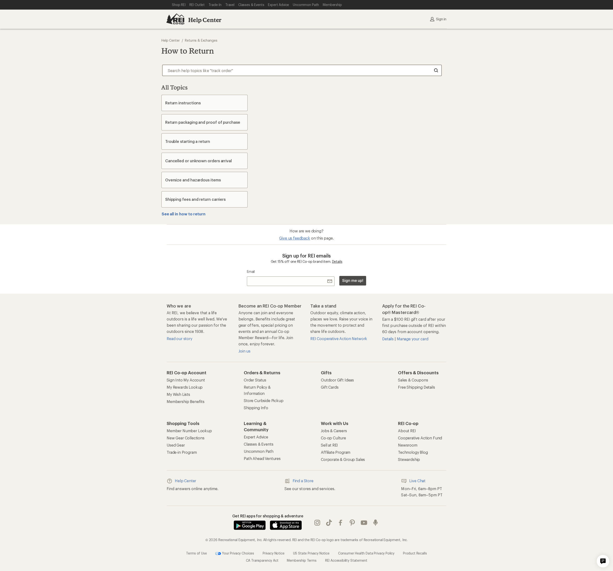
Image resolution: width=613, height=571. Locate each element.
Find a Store (303, 480)
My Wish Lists (178, 394)
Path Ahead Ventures (262, 458)
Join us (244, 351)
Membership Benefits (185, 401)
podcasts (376, 522)
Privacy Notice (273, 553)
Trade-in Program (182, 452)
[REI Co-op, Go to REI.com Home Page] (175, 19)
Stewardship (409, 459)
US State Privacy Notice (311, 553)
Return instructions (183, 103)
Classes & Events (258, 444)
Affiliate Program (335, 452)
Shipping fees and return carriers (195, 199)
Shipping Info (256, 407)
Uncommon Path (258, 451)
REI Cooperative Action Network (338, 338)
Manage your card (412, 338)
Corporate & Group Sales (343, 459)
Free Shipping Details (416, 387)
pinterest (352, 522)
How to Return (187, 50)
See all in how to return (183, 214)
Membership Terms (301, 560)
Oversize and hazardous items (193, 180)
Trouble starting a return (187, 141)
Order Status (255, 380)
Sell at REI (329, 445)
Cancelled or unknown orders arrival (198, 160)
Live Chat (417, 480)
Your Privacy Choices (237, 553)
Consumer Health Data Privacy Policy (366, 553)
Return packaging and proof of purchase (202, 122)
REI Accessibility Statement (346, 560)
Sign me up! (352, 280)
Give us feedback (294, 238)
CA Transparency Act (262, 560)
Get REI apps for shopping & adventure (267, 516)
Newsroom (407, 445)
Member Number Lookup (189, 430)
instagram (317, 522)
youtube (364, 522)
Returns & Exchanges (201, 40)
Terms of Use (196, 553)
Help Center (204, 19)
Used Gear (176, 445)
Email (251, 271)
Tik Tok (329, 522)
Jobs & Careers (334, 430)
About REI (407, 430)
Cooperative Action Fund (420, 438)
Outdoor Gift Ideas (337, 380)
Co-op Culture (333, 438)
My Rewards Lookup (185, 387)
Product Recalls (415, 553)
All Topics (174, 87)
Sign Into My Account (186, 380)
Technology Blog (413, 452)
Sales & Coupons (413, 380)
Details (337, 261)
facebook (341, 522)
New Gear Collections (185, 438)
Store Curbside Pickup (264, 400)
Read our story (179, 338)
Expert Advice (256, 437)
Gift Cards (329, 387)
